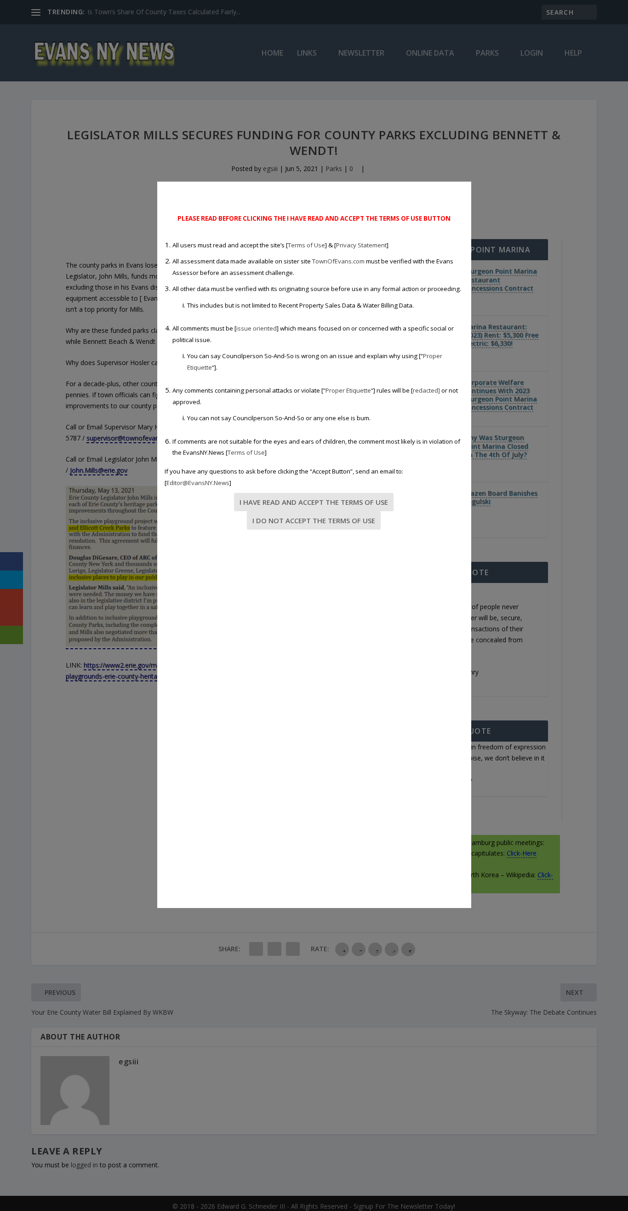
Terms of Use (306, 245)
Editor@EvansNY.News (197, 483)
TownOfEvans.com (338, 261)
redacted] (426, 390)
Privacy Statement (361, 245)
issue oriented (256, 328)
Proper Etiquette (348, 390)
